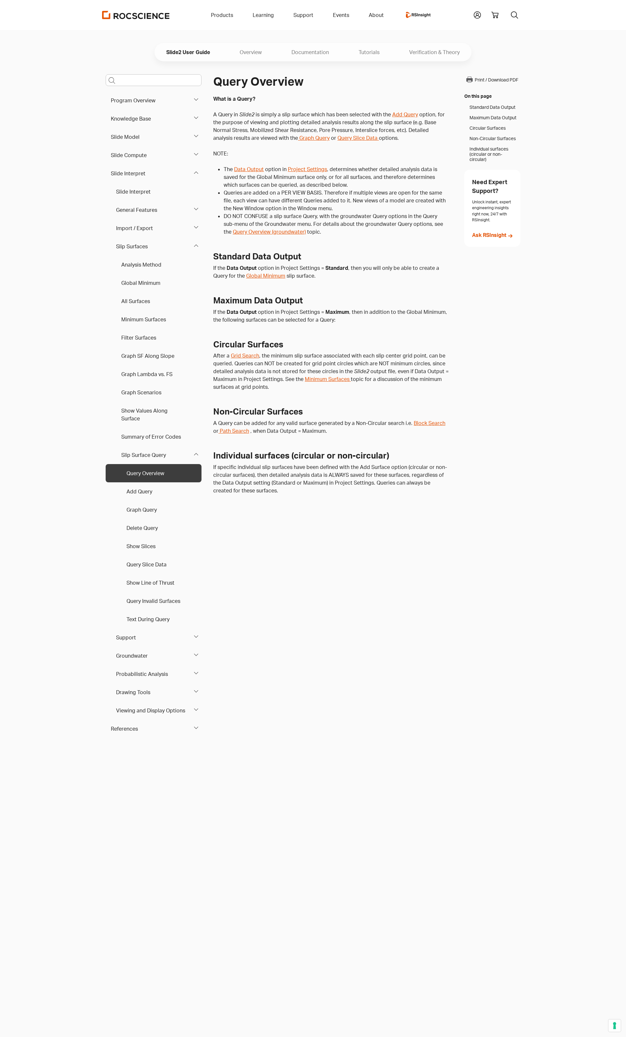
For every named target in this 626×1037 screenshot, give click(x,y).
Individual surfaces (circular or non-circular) (489, 154)
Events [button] (341, 15)
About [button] (376, 15)
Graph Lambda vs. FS (146, 374)
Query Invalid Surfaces (153, 601)
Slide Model (125, 137)
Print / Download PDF (496, 79)
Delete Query (142, 528)
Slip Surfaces (132, 246)
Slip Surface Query (143, 455)
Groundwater (132, 655)
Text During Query (148, 619)
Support (126, 637)
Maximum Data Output (493, 117)
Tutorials (369, 52)
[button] (477, 14)
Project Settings (307, 169)
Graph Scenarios (141, 392)
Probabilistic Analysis (142, 674)
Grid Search (245, 355)
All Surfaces (135, 301)
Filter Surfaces (138, 337)
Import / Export (134, 228)
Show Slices (141, 546)
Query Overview (145, 473)
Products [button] (222, 15)
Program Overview (133, 100)
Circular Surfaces (488, 128)
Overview (251, 52)
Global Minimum (140, 283)
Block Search (429, 423)
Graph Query (142, 509)
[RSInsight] (418, 15)
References (124, 728)
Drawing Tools (133, 692)
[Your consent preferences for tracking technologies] (614, 1025)
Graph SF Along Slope (147, 356)
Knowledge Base (131, 118)
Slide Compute (129, 155)
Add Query (139, 491)
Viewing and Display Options (150, 710)
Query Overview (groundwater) (269, 231)
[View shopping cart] (495, 15)
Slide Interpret (128, 173)
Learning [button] (263, 15)
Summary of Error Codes (151, 436)
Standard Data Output (492, 107)
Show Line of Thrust (150, 582)
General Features (136, 210)
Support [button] (303, 15)
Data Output (249, 169)
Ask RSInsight (489, 235)
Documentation (310, 52)
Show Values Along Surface (144, 414)
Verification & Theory (434, 52)
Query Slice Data (147, 564)
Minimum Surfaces (143, 319)
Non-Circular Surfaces (493, 138)
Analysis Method (141, 264)
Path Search (233, 431)
